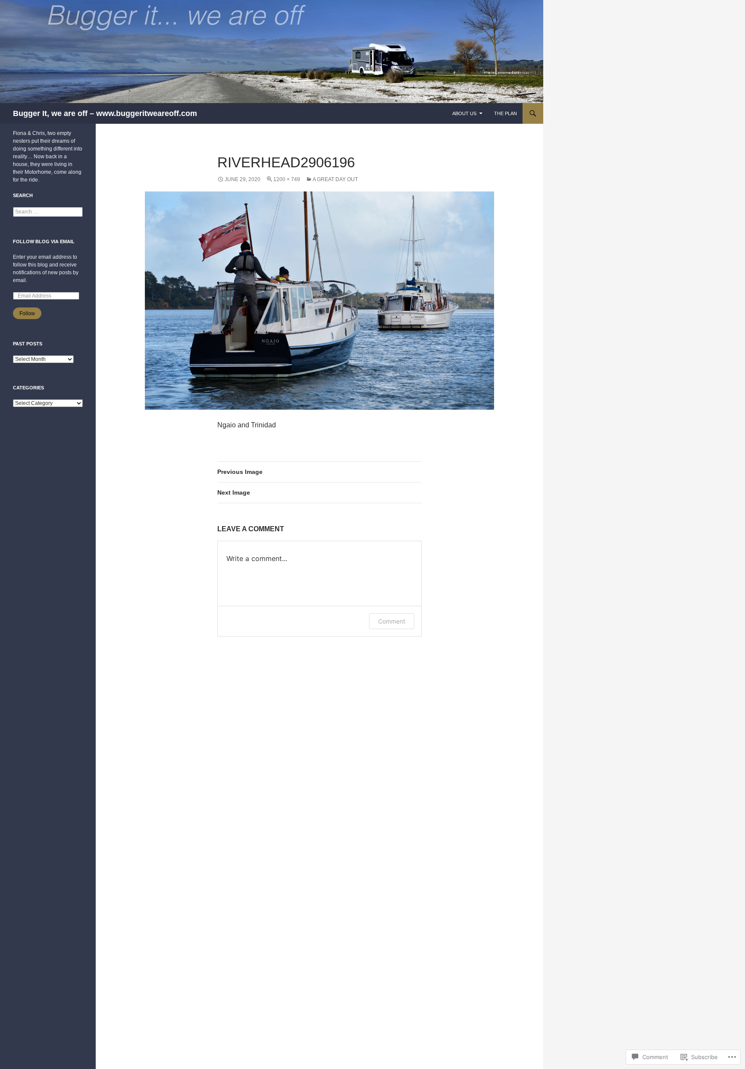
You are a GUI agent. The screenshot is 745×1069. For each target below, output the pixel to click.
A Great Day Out (335, 179)
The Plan (505, 113)
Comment (391, 621)
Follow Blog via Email (44, 241)
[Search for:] (48, 212)
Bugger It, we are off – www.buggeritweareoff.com (105, 113)
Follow (27, 313)
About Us (464, 113)
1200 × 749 (286, 179)
